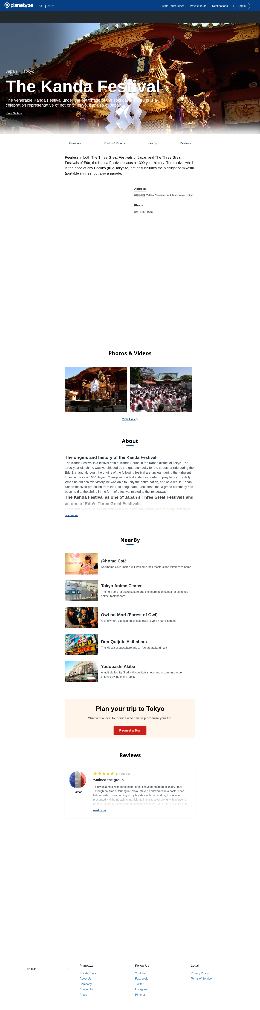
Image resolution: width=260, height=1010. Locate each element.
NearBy (152, 143)
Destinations (220, 5)
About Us (85, 978)
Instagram (141, 989)
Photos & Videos (114, 143)
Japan (11, 71)
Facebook (141, 978)
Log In (242, 5)
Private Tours (198, 5)
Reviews (185, 143)
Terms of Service (201, 978)
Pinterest (140, 994)
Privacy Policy (200, 973)
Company (86, 984)
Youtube (140, 973)
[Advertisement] (130, 318)
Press (83, 994)
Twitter (139, 984)
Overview (75, 143)
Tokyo (28, 71)
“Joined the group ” (109, 780)
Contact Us (87, 989)
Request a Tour (130, 730)
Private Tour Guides (172, 5)
